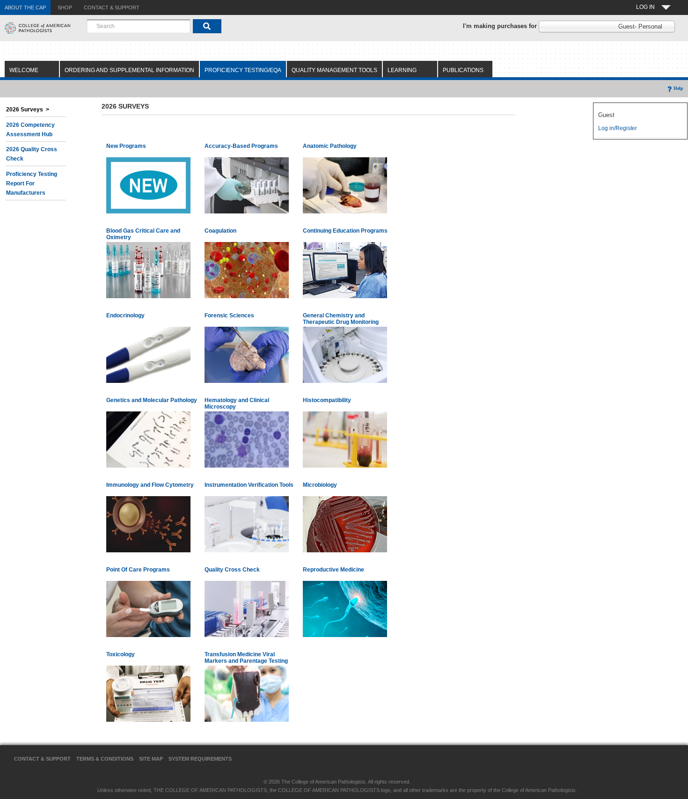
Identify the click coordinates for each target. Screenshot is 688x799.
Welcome (23, 70)
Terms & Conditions (104, 759)
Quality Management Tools (334, 70)
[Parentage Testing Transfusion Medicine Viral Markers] (247, 693)
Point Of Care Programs (138, 569)
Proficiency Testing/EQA (243, 70)
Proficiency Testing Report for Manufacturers (31, 183)
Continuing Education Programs (345, 230)
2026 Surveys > (27, 109)
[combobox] (138, 26)
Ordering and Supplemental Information (129, 70)
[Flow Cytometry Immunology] (148, 523)
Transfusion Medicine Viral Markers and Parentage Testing (246, 657)
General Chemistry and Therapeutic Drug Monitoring (341, 318)
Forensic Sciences (229, 315)
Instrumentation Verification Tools (249, 485)
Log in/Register (617, 128)
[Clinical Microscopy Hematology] (247, 439)
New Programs (126, 146)
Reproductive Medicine (333, 569)
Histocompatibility (327, 400)
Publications (463, 70)
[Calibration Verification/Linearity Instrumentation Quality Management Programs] (247, 523)
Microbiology (320, 485)
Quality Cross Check (232, 569)
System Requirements (200, 759)
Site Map (151, 759)
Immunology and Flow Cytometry (150, 485)
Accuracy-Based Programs (241, 146)
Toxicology (120, 654)
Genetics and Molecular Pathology (151, 400)
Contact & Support (42, 759)
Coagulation (220, 230)
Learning (402, 70)
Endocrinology (125, 315)
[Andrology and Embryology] (345, 608)
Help (678, 88)
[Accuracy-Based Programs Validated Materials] (247, 185)
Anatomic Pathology (330, 146)
